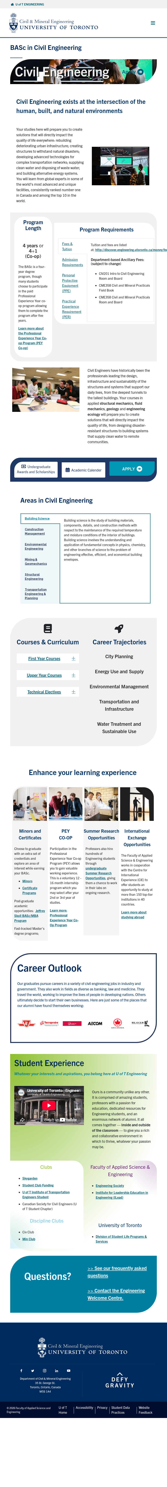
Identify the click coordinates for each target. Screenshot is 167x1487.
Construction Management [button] (35, 531)
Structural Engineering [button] (34, 576)
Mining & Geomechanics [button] (36, 561)
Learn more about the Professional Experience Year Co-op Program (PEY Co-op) (32, 338)
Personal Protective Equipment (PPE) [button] (70, 283)
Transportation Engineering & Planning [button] (36, 594)
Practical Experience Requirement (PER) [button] (71, 309)
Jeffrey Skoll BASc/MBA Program (29, 915)
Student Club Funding (38, 1185)
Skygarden (29, 1178)
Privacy (102, 1407)
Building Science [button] (37, 518)
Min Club (28, 1239)
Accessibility (84, 1407)
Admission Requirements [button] (72, 262)
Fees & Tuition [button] (67, 246)
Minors (27, 881)
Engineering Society (110, 1185)
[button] (47, 658)
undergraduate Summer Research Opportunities (99, 873)
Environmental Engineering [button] (36, 546)
